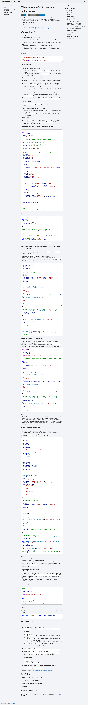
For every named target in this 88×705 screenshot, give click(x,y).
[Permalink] (38, 11)
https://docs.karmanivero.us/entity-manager (37, 27)
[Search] (84, 1)
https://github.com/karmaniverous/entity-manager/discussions (45, 28)
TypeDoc (12, 703)
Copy (60, 57)
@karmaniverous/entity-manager (11, 1)
